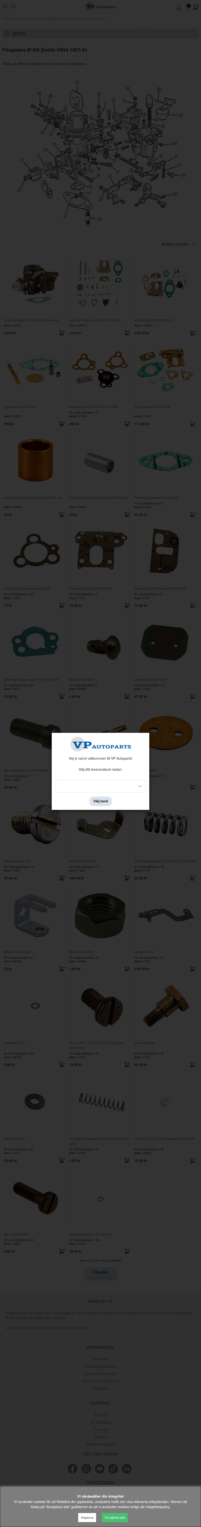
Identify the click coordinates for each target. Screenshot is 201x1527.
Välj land (100, 801)
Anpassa (87, 1517)
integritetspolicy (157, 1506)
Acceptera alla (115, 1517)
